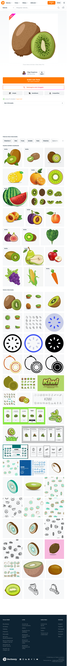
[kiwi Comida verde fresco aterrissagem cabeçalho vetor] (33, 468)
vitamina (46, 141)
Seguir (42, 74)
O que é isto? (19, 99)
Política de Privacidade (57, 660)
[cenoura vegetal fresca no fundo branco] (54, 276)
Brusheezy (6, 624)
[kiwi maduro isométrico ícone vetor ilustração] (54, 589)
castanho (55, 141)
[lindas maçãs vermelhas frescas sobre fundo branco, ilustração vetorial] (54, 256)
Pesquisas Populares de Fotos (25, 641)
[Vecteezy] (3, 3)
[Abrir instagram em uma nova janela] (23, 659)
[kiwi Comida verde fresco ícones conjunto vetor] (9, 399)
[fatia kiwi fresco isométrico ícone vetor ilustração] (33, 528)
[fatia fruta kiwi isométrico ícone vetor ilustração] (12, 486)
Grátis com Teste (33, 80)
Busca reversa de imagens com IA (8, 641)
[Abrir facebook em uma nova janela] (20, 659)
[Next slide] (60, 141)
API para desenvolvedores (8, 637)
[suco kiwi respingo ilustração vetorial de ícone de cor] (11, 434)
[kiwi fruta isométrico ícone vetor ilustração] (56, 468)
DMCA (23, 628)
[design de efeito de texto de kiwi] (51, 383)
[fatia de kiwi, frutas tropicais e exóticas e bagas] (33, 569)
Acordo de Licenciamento (26, 624)
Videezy (5, 629)
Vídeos (24, 3)
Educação (5, 634)
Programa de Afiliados (25, 631)
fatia (37, 141)
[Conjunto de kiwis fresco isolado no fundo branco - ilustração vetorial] (46, 197)
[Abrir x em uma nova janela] (34, 659)
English (59, 624)
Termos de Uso (46, 660)
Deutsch (59, 631)
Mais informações (8, 103)
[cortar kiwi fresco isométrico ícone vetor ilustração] (33, 549)
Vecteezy (5, 626)
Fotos (16, 3)
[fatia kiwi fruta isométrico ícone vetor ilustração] (12, 528)
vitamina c (7, 141)
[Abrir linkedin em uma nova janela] (26, 659)
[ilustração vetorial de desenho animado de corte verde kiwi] (12, 589)
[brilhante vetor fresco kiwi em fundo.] (54, 549)
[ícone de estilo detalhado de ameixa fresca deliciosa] (34, 217)
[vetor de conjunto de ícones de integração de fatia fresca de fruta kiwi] (24, 415)
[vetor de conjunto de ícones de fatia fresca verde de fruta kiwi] (28, 383)
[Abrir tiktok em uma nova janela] (31, 659)
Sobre (41, 630)
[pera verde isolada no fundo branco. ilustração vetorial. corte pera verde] (33, 256)
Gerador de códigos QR (6, 649)
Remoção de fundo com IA (7, 645)
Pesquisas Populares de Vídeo (25, 647)
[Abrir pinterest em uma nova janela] (28, 659)
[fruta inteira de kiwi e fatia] (12, 301)
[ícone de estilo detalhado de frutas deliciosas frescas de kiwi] (12, 256)
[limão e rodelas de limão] (16, 177)
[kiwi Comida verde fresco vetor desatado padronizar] (10, 468)
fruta (22, 141)
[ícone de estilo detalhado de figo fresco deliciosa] (11, 236)
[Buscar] (58, 8)
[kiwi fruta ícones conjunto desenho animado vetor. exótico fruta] (12, 322)
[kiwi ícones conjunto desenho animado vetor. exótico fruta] (33, 301)
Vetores (8, 3)
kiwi (16, 141)
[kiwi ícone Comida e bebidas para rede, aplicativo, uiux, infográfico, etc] (54, 322)
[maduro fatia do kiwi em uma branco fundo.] (54, 301)
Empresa (5, 631)
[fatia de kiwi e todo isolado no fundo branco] (33, 157)
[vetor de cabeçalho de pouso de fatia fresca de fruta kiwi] (15, 452)
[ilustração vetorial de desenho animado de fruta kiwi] (55, 569)
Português (60, 629)
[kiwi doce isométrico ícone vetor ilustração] (33, 589)
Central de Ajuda (43, 624)
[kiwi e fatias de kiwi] (54, 157)
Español (59, 626)
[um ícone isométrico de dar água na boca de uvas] (12, 276)
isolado (30, 141)
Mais (58, 636)
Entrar (58, 2)
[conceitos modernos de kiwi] (55, 177)
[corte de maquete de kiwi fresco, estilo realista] (33, 486)
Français (59, 634)
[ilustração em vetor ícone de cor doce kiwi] (55, 415)
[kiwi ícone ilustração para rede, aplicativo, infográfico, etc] (12, 364)
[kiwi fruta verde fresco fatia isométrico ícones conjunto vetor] (33, 322)
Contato (42, 628)
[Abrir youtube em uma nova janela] (37, 659)
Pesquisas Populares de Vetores (25, 636)
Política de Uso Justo (56, 661)
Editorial (33, 3)
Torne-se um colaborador (43, 633)
